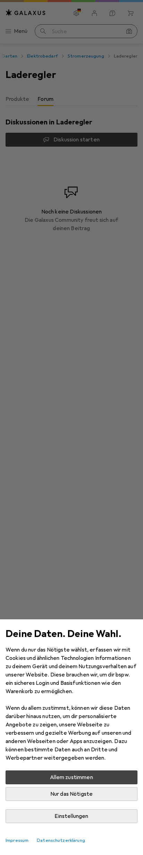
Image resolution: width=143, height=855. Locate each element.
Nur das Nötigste (71, 794)
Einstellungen (71, 816)
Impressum (17, 840)
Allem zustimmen (71, 777)
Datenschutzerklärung (61, 840)
